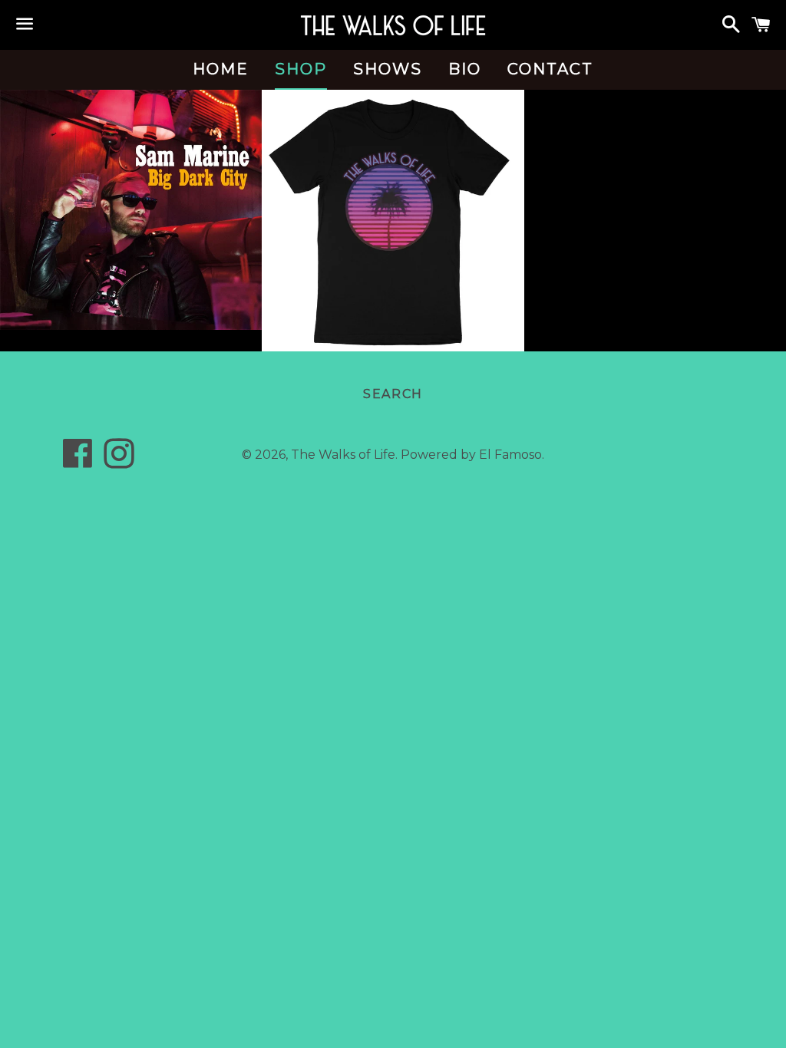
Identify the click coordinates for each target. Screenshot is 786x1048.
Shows (387, 69)
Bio (464, 69)
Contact (550, 69)
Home (221, 69)
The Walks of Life (343, 454)
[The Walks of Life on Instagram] (119, 461)
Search (393, 394)
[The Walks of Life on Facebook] (77, 461)
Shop (301, 69)
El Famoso (510, 454)
